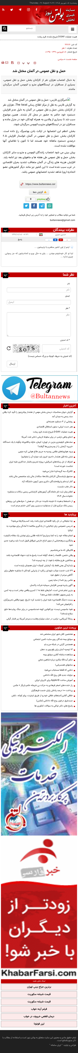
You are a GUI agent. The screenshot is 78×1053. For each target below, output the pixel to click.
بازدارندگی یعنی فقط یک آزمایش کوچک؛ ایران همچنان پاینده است (43, 565)
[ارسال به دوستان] (6, 62)
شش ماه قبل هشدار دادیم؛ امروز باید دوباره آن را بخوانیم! (47, 456)
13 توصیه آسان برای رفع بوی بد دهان (56, 649)
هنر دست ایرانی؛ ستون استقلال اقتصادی (55, 426)
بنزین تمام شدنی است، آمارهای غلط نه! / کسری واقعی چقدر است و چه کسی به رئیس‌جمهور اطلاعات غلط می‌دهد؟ (38, 592)
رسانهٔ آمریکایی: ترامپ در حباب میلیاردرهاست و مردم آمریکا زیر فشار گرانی (39, 619)
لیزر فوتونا (39, 1024)
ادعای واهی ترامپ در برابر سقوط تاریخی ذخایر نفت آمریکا (47, 437)
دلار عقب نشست (65, 486)
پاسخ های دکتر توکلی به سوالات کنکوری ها (53, 706)
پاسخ (20, 239)
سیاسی (61, 59)
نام (68, 283)
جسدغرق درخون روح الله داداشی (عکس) (54, 700)
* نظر (68, 308)
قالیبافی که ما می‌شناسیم (62, 550)
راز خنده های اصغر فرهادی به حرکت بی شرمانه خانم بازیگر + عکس (43, 685)
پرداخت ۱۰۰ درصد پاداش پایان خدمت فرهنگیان (52, 690)
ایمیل (67, 296)
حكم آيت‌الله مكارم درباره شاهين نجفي (55, 659)
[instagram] (28, 10)
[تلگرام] (39, 388)
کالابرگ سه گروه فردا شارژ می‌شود (57, 471)
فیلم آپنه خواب (39, 1009)
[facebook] (36, 9)
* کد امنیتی (65, 340)
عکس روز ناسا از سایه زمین (60, 580)
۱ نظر (64, 48)
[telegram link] (42, 206)
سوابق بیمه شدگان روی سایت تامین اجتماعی (53, 639)
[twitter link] (26, 206)
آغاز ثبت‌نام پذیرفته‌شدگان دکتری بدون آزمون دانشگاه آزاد (47, 481)
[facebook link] (34, 206)
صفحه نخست (71, 59)
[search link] (4, 28)
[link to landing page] (59, 15)
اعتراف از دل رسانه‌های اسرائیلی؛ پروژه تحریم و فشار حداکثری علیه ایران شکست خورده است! (41, 464)
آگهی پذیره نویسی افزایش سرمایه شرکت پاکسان (51, 585)
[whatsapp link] (49, 206)
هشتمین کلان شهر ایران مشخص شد (56, 634)
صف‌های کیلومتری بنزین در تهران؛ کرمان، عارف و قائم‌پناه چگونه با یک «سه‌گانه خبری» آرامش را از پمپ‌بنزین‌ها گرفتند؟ (38, 444)
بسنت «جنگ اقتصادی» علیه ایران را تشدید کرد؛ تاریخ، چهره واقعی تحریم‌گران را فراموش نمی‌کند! (38, 602)
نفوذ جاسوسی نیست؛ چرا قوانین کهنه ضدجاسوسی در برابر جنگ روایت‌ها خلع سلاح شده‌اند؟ (38, 611)
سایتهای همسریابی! (64, 665)
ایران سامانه (56, 1045)
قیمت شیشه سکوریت (39, 994)
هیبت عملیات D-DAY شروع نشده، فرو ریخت (57, 36)
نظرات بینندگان (63, 230)
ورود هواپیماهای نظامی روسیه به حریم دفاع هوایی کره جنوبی (45, 451)
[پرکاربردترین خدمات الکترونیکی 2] (39, 774)
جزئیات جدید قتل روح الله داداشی (58, 675)
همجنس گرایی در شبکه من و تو (58, 644)
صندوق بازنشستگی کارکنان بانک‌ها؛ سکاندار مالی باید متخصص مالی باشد (41, 476)
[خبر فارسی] (39, 906)
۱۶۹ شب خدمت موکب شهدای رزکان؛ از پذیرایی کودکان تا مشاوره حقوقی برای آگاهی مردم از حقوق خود (38, 573)
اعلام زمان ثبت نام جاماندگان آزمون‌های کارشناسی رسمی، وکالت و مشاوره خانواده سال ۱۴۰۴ (40, 494)
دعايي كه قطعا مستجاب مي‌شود (58, 670)
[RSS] (3, 9)
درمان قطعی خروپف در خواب (39, 1017)
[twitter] (11, 10)
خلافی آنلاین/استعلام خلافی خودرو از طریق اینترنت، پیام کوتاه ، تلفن (42, 695)
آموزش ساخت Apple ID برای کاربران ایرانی (54, 680)
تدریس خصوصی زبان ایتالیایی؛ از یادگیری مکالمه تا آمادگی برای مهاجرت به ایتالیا (39, 528)
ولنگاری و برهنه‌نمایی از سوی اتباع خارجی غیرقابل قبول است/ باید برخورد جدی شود (38, 543)
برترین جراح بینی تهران (39, 987)
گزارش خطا (38, 192)
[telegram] (20, 9)
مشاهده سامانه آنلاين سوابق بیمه (58, 654)
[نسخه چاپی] (2, 62)
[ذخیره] (12, 62)
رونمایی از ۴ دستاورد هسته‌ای (59, 421)
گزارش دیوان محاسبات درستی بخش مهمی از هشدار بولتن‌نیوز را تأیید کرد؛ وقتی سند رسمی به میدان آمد (37, 414)
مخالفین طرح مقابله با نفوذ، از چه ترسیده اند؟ (52, 560)
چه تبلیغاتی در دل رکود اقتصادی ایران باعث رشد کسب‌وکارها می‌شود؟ (42, 521)
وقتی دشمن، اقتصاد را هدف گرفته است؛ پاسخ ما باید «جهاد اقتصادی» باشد (39, 555)
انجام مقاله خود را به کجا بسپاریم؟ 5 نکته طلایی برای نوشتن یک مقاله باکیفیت (38, 535)
